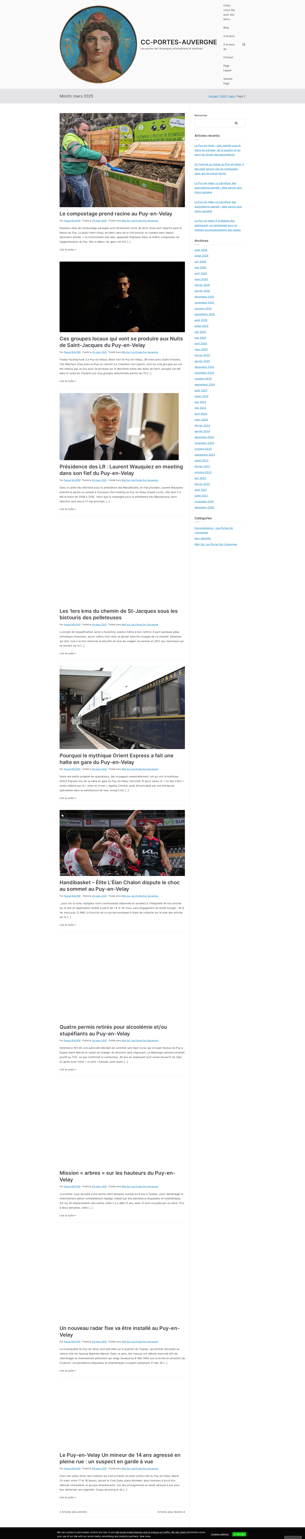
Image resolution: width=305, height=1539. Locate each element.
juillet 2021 (201, 495)
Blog (226, 27)
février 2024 (202, 425)
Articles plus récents (170, 1511)
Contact (228, 57)
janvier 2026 (202, 290)
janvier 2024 (202, 431)
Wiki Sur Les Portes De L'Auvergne (140, 220)
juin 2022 (200, 478)
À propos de (229, 47)
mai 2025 (200, 337)
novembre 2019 (204, 501)
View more (144, 1536)
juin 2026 (200, 261)
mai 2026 (200, 267)
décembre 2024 (204, 367)
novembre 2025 (204, 302)
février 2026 (202, 285)
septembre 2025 (205, 314)
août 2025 (201, 320)
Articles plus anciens (74, 1511)
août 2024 (201, 390)
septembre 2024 (205, 384)
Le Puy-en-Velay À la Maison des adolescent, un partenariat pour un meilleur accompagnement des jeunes (218, 225)
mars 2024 (201, 419)
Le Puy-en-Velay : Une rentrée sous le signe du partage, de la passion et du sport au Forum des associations (218, 150)
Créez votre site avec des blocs (229, 12)
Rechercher (201, 115)
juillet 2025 (201, 326)
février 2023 (202, 466)
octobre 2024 (203, 378)
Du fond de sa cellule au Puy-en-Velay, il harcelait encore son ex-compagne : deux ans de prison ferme (219, 169)
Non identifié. (203, 538)
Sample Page (227, 81)
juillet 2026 (201, 255)
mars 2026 (201, 279)
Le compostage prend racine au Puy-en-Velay (116, 214)
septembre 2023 (205, 454)
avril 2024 (201, 413)
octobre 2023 (203, 448)
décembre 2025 (204, 296)
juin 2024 (200, 402)
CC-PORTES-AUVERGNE (179, 42)
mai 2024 (200, 407)
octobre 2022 (203, 472)
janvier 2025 (202, 361)
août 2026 (201, 250)
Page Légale (227, 68)
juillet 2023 (201, 460)
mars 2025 (201, 349)
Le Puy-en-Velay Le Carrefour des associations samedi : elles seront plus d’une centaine (218, 188)
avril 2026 (201, 273)
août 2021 (201, 489)
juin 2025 (200, 331)
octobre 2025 (203, 308)
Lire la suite (67, 249)
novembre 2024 (204, 372)
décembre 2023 (204, 437)
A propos (229, 36)
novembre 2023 (204, 443)
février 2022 (202, 484)
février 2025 (202, 355)
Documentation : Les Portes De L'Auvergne (214, 530)
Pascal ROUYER (72, 220)
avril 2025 (201, 343)
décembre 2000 (204, 507)
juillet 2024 (201, 396)
